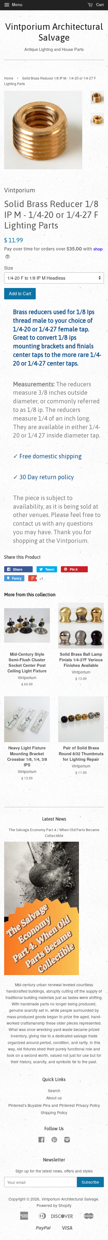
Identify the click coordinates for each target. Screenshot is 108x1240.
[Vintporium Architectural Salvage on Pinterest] (54, 1140)
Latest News (54, 818)
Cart (99, 4)
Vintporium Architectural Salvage (54, 31)
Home (8, 78)
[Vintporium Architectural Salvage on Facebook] (41, 1140)
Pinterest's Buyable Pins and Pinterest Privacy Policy (54, 1105)
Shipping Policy (54, 1112)
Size (8, 268)
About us (54, 1097)
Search (54, 1090)
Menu (16, 4)
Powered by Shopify (54, 1205)
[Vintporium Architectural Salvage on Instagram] (67, 1140)
